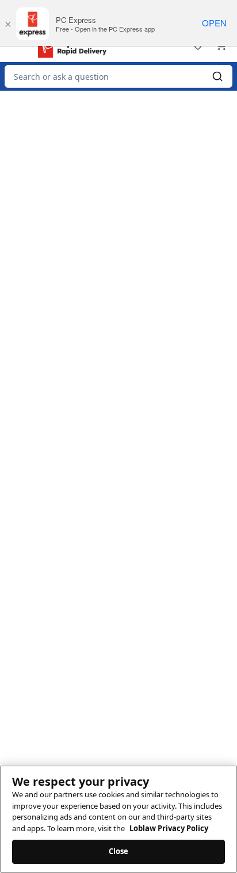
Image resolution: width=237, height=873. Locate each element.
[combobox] (118, 76)
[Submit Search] (217, 76)
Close (119, 851)
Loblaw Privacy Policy (168, 828)
